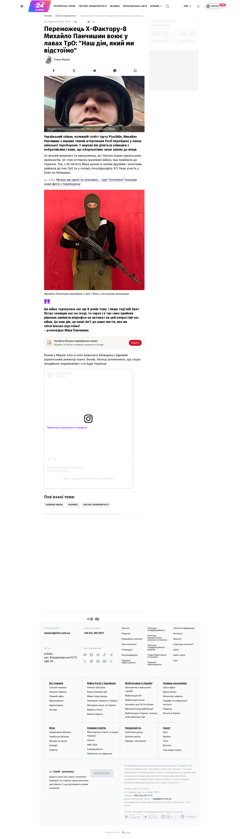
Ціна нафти (169, 687)
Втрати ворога (95, 714)
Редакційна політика (132, 639)
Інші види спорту (172, 750)
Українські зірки (64, 6)
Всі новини (56, 683)
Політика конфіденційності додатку (156, 647)
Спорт (166, 728)
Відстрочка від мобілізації (139, 708)
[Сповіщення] (198, 6)
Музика (115, 6)
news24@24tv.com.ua (57, 633)
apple (151, 816)
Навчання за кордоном (99, 753)
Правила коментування (154, 663)
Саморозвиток (95, 749)
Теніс (165, 741)
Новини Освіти (96, 728)
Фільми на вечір (58, 741)
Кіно (52, 728)
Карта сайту (179, 655)
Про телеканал (129, 644)
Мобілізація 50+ (133, 695)
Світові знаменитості (93, 6)
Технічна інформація (183, 628)
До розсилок (102, 773)
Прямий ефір (56, 696)
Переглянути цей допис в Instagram (67, 427)
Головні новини (57, 687)
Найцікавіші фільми (60, 732)
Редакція (126, 634)
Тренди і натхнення (135, 741)
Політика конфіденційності (156, 629)
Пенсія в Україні (171, 713)
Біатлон (167, 745)
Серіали (53, 750)
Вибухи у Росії (94, 709)
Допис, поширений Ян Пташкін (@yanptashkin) (88, 478)
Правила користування (129, 662)
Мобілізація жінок (134, 700)
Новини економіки (175, 683)
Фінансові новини (173, 696)
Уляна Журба (62, 59)
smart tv (169, 816)
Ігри (175, 661)
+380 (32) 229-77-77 (142, 795)
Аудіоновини (56, 705)
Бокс (165, 732)
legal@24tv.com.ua (162, 799)
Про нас (126, 628)
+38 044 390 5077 (94, 633)
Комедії (53, 745)
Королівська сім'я (135, 6)
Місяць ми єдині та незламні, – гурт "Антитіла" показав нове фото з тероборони (90, 182)
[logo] (39, 6)
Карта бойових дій (97, 692)
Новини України (58, 692)
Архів (176, 650)
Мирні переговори (97, 696)
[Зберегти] (135, 70)
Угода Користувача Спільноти (156, 656)
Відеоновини (56, 700)
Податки (167, 708)
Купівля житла (133, 736)
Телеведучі (127, 650)
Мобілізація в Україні (138, 683)
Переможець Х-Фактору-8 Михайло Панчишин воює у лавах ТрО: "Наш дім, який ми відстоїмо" (112, 16)
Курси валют (169, 692)
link (85, 655)
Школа (90, 740)
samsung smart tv (188, 816)
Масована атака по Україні (101, 705)
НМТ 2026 (92, 744)
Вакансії (177, 639)
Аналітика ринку (134, 732)
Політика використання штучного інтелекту (157, 638)
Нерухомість (133, 728)
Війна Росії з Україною (101, 683)
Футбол (167, 736)
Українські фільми (59, 736)
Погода (53, 709)
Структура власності (183, 644)
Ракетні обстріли (96, 687)
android (133, 816)
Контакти (178, 634)
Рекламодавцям (129, 655)
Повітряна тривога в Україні (102, 700)
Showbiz (48, 16)
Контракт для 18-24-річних (139, 704)
